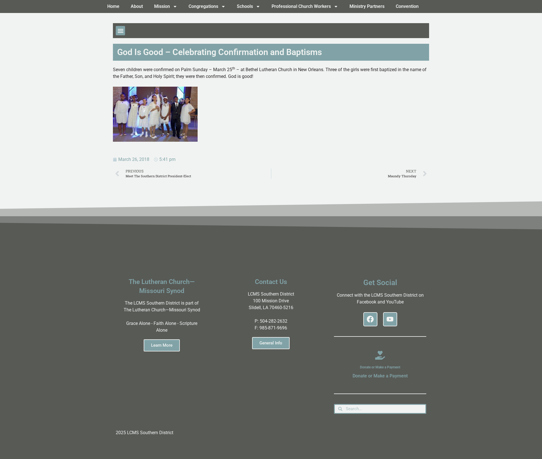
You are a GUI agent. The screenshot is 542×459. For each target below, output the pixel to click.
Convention (407, 6)
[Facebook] (370, 319)
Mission (162, 6)
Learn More (161, 345)
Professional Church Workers (301, 6)
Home (113, 6)
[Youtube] (390, 319)
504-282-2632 (273, 321)
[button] (120, 30)
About (137, 6)
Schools (245, 6)
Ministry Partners (366, 6)
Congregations (203, 6)
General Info (270, 343)
